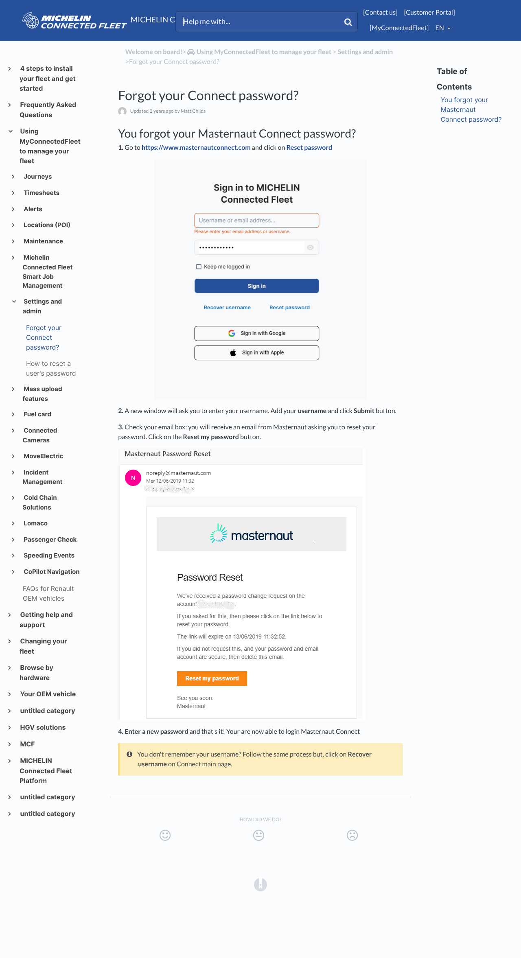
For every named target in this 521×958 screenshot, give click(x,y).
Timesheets (41, 193)
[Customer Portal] (429, 12)
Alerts (32, 209)
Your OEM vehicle (48, 694)
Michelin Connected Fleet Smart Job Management (48, 271)
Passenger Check (50, 539)
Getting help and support (46, 619)
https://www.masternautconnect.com (196, 147)
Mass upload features (42, 393)
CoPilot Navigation (51, 571)
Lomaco (35, 523)
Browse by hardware (36, 672)
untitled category (47, 710)
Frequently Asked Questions (48, 110)
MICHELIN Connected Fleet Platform (46, 771)
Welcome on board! (153, 52)
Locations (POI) (47, 225)
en (440, 28)
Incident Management (43, 477)
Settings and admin (42, 306)
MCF (27, 744)
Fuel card (37, 414)
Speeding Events (49, 555)
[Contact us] (380, 12)
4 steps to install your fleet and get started (48, 78)
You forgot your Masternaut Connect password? (471, 109)
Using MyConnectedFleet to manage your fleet (50, 146)
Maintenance (43, 241)
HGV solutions (43, 727)
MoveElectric (43, 456)
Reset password (309, 147)
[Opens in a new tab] (260, 884)
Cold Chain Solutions (40, 502)
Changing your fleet (43, 646)
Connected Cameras (40, 435)
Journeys (37, 176)
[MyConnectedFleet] (399, 28)
